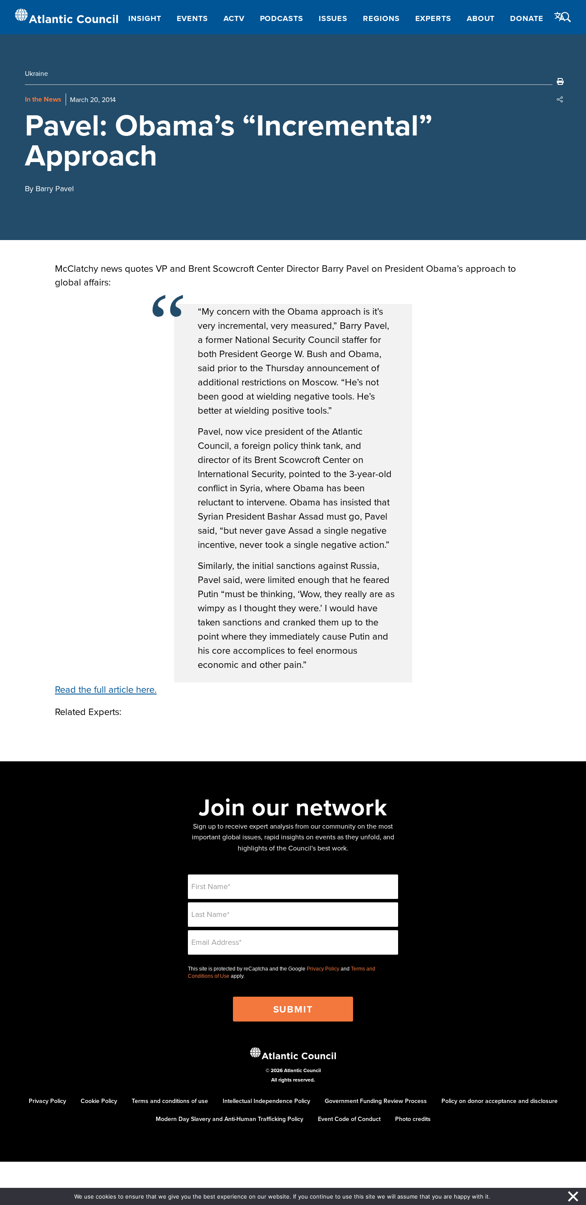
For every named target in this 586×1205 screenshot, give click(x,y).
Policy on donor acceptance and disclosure (499, 1101)
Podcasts (281, 18)
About (481, 18)
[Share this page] (560, 99)
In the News (43, 99)
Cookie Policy (99, 1101)
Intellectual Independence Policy (266, 1101)
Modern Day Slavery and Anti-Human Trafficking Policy (229, 1119)
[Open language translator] (560, 16)
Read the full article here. (106, 689)
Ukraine (36, 73)
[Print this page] (560, 81)
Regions (381, 18)
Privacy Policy (323, 969)
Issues (333, 18)
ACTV (234, 18)
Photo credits (413, 1119)
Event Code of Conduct (349, 1119)
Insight (144, 18)
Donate (526, 18)
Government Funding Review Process (376, 1101)
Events (192, 18)
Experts (433, 18)
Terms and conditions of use (170, 1101)
